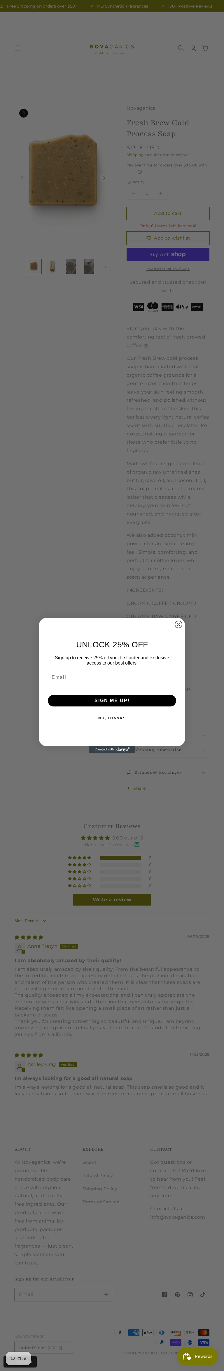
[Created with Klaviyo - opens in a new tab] (112, 749)
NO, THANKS (112, 718)
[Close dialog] (178, 624)
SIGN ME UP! (112, 700)
